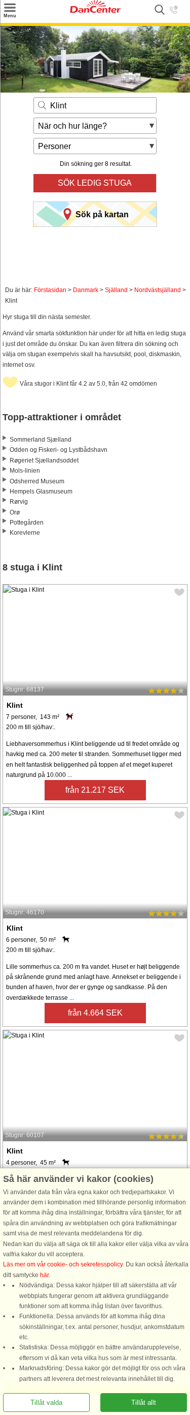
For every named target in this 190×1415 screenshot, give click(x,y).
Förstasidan (50, 290)
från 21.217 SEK (95, 790)
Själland (116, 290)
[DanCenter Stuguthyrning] (95, 10)
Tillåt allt (143, 1402)
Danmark (85, 290)
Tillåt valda (46, 1402)
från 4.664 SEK (95, 1012)
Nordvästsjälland (157, 290)
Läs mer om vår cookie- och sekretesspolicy (63, 1264)
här (44, 1275)
